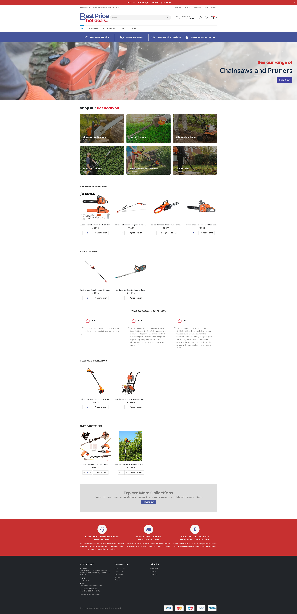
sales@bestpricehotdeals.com (91, 586)
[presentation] (2, 71)
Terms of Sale (120, 569)
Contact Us (153, 574)
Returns (117, 580)
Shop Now (12, 79)
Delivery (118, 577)
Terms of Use (119, 571)
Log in (213, 7)
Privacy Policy (119, 574)
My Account (178, 7)
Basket (206, 7)
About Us (188, 7)
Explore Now (149, 502)
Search (168, 17)
